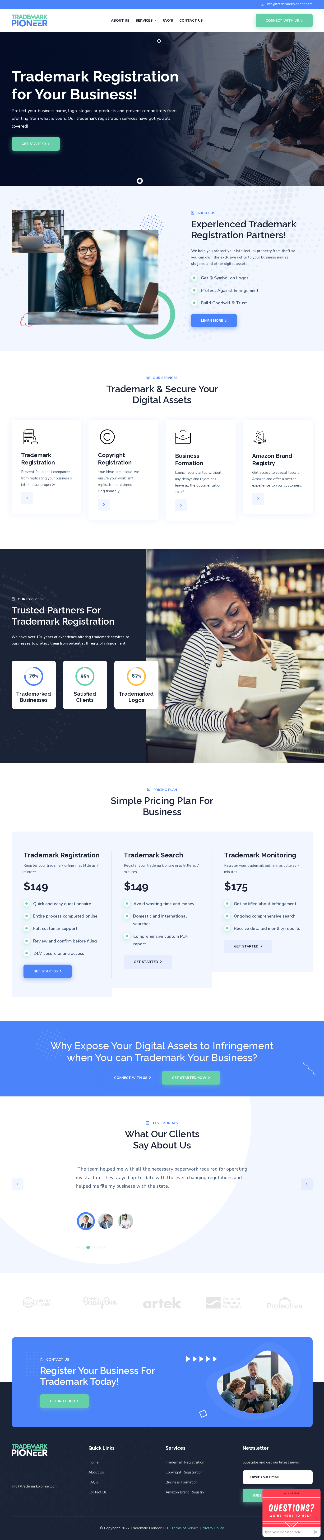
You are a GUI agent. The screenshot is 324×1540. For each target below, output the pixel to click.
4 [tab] (93, 1247)
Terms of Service (185, 1528)
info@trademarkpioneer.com (290, 4)
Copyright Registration (184, 1472)
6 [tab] (103, 1247)
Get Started (34, 144)
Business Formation (182, 1482)
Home (93, 1462)
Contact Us (191, 20)
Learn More (212, 320)
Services (144, 20)
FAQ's (168, 20)
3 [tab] (88, 1247)
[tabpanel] (86, 1221)
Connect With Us (282, 20)
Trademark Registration (185, 1462)
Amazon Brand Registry (185, 1492)
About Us (120, 20)
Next (307, 1184)
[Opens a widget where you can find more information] (291, 1512)
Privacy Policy (213, 1528)
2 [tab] (83, 1247)
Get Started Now (189, 1078)
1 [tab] (78, 1247)
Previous (17, 1184)
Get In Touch (62, 1401)
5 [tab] (98, 1247)
